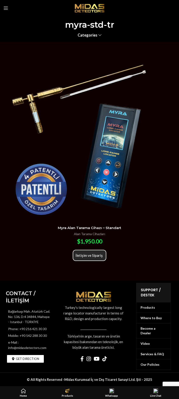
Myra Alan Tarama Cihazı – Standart (89, 228)
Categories (87, 35)
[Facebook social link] (82, 359)
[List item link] (28, 328)
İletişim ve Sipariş (89, 255)
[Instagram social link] (88, 359)
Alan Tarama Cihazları (89, 234)
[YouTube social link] (96, 359)
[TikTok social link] (104, 359)
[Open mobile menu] (5, 8)
